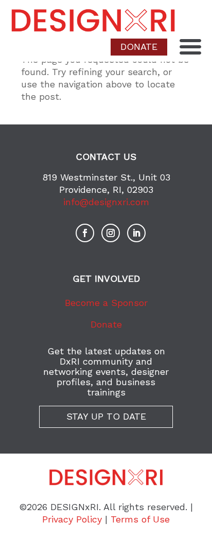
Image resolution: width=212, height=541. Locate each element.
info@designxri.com (106, 201)
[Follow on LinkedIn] (136, 233)
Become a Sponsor (106, 302)
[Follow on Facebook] (85, 233)
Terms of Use (140, 519)
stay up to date (106, 416)
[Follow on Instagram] (110, 233)
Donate (106, 324)
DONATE (138, 46)
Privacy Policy (72, 519)
